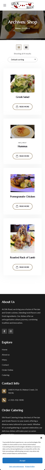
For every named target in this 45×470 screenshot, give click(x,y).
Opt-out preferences (16, 466)
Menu (4, 359)
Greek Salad (22, 97)
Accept (22, 460)
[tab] (19, 47)
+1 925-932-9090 (16, 400)
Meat (24, 142)
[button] (41, 437)
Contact (5, 365)
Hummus (22, 146)
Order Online (7, 370)
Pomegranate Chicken (22, 196)
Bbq (20, 142)
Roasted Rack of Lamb (22, 257)
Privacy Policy (30, 466)
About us (6, 354)
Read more (24, 107)
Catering (5, 375)
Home (18, 28)
